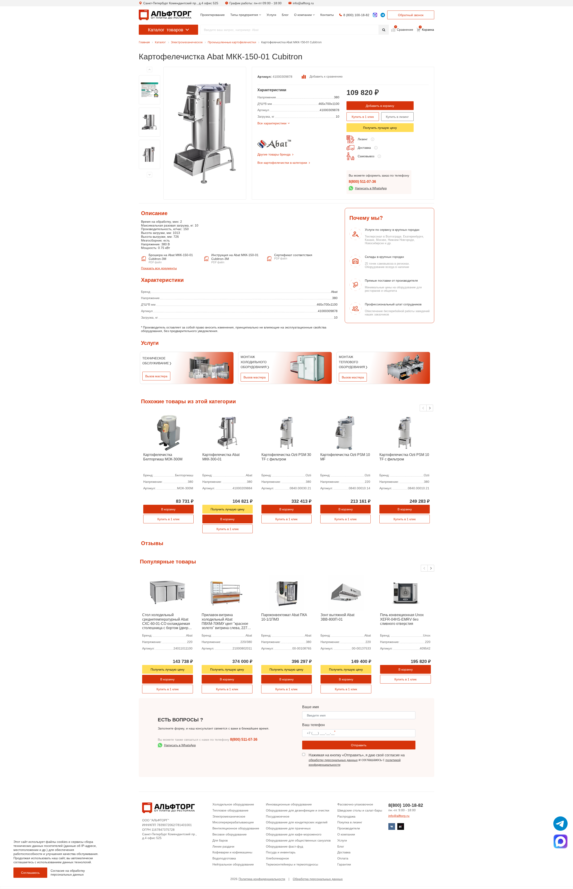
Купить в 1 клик (363, 117)
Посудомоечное (277, 816)
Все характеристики (271, 123)
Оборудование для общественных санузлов (298, 840)
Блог (340, 846)
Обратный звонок (410, 15)
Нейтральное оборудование (233, 864)
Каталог (165, 29)
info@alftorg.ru (303, 3)
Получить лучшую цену (380, 127)
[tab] (141, 253)
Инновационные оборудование (289, 804)
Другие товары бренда (274, 154)
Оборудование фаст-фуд (284, 846)
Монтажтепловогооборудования (352, 362)
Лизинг (363, 139)
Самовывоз (366, 156)
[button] (429, 408)
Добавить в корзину (380, 106)
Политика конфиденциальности (262, 879)
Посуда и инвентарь (280, 852)
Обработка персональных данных (318, 879)
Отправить (358, 745)
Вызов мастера (156, 376)
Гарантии (344, 864)
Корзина (427, 28)
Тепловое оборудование (230, 810)
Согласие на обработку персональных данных (68, 872)
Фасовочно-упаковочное (355, 804)
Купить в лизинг (397, 117)
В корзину (168, 509)
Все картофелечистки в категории (282, 162)
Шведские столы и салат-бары (359, 810)
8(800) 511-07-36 (362, 181)
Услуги (342, 840)
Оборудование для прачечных (288, 828)
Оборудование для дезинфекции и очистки (297, 810)
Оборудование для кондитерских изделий (296, 822)
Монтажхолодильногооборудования (254, 362)
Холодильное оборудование (233, 804)
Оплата (342, 858)
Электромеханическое (228, 816)
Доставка (364, 147)
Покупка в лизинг (349, 822)
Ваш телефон (313, 725)
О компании (346, 834)
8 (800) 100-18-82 (356, 15)
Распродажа (346, 816)
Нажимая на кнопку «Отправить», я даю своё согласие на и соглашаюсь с (357, 759)
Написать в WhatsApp (371, 188)
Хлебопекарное (277, 858)
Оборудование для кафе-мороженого (293, 834)
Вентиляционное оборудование (235, 828)
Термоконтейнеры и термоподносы (292, 864)
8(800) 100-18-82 (405, 805)
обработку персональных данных (333, 760)
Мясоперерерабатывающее (233, 822)
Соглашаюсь (30, 872)
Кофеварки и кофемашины (232, 852)
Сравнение (404, 29)
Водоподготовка (224, 858)
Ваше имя (310, 707)
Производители (348, 828)
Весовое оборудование (229, 834)
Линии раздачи (223, 846)
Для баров (220, 840)
